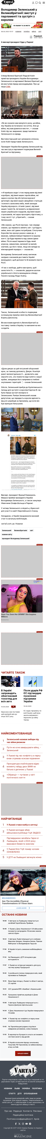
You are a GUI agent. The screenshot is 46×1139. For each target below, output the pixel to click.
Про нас (8, 1111)
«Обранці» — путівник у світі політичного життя (21, 776)
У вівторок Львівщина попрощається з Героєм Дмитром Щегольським (23, 1004)
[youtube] (26, 1124)
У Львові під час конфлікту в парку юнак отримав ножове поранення (24, 757)
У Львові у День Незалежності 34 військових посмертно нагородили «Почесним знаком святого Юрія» (25, 931)
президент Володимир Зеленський (15, 538)
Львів (17, 1088)
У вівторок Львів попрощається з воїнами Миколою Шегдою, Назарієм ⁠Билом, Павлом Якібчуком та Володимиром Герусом (25, 941)
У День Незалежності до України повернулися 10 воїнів (26, 1012)
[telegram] (30, 1124)
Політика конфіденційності (20, 1119)
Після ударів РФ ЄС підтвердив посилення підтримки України (33, 696)
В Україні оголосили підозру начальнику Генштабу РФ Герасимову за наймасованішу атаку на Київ (25, 1044)
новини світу (7, 534)
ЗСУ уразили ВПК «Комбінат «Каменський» (24, 989)
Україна (26, 1088)
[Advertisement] (22, 173)
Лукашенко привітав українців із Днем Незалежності (23, 996)
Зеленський (6, 530)
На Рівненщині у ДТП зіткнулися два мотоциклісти (22, 958)
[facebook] (16, 1124)
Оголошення (30, 1093)
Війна (34, 31)
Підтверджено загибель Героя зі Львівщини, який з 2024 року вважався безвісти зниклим (23, 841)
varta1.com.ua (7, 1102)
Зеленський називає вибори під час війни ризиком (23, 740)
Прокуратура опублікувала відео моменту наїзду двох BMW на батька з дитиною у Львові (23, 766)
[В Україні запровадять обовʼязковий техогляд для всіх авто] (10, 681)
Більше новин (23, 1053)
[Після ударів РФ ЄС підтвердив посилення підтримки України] (33, 681)
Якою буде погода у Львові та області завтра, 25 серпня (25, 982)
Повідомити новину (36, 3)
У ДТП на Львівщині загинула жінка (24, 857)
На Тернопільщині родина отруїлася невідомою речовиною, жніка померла (23, 1028)
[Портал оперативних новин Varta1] (8, 2)
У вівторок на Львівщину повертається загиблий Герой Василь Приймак (23, 922)
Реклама (22, 25)
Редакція (17, 1111)
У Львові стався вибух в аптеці (22, 825)
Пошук (40, 3)
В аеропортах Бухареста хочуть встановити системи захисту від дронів (25, 1036)
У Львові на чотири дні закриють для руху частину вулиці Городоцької (24, 966)
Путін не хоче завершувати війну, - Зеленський (24, 748)
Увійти (33, 3)
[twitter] (19, 1124)
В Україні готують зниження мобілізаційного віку (25, 950)
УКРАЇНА (27, 31)
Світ (39, 31)
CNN (8, 86)
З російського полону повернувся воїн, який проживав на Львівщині (25, 974)
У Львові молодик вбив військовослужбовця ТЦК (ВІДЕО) (24, 831)
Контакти (27, 1111)
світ (31, 530)
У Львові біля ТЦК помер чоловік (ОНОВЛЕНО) (23, 850)
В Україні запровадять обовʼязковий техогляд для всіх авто (9, 696)
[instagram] (23, 1124)
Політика (37, 1088)
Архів (36, 1119)
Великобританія (20, 530)
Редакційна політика (23, 1115)
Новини (18, 31)
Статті (12, 1093)
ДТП (20, 1093)
